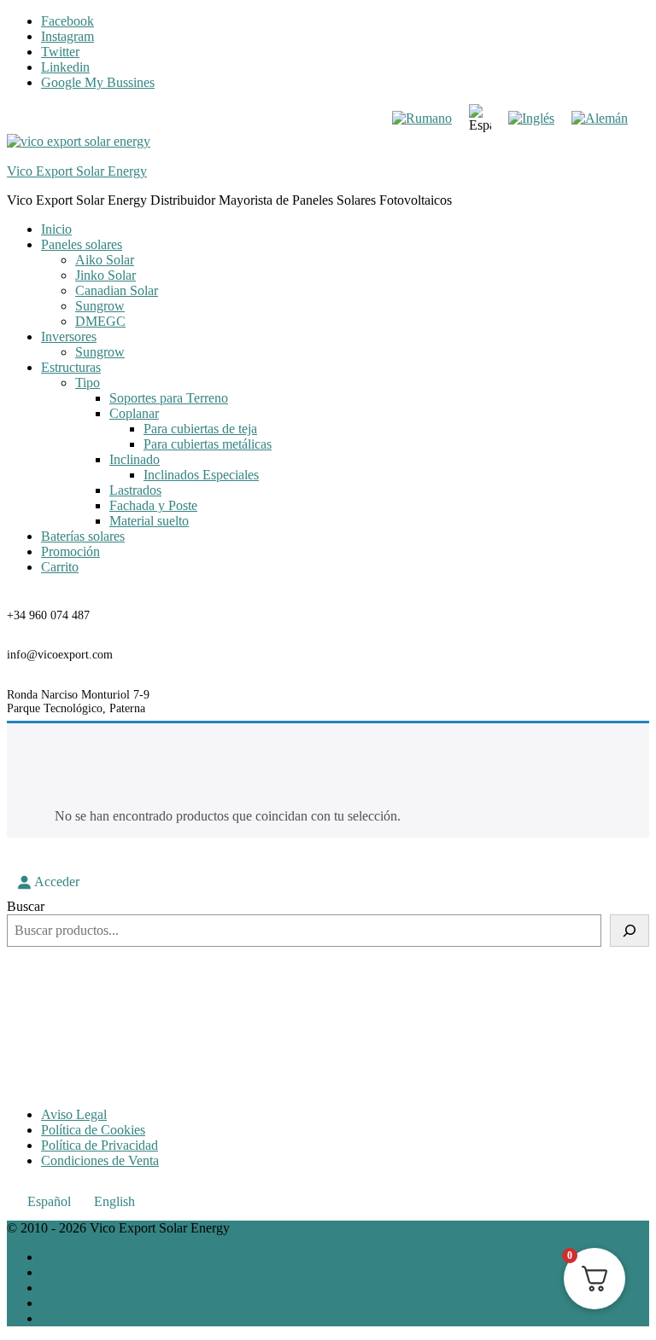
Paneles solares (81, 244)
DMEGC (100, 321)
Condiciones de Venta (100, 1160)
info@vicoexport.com (60, 654)
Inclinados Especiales (201, 474)
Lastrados (135, 490)
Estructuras (71, 367)
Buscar (25, 906)
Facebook (67, 21)
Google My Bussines (98, 82)
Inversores (69, 336)
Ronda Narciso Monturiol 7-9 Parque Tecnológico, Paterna (78, 702)
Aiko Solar (104, 259)
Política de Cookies (93, 1129)
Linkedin (65, 67)
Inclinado (134, 459)
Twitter (60, 51)
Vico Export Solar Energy (77, 171)
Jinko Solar (105, 275)
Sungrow (100, 306)
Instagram (67, 36)
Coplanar (134, 413)
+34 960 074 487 (48, 615)
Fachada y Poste (153, 505)
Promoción (70, 551)
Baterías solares (83, 536)
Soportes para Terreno (168, 398)
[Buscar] (629, 930)
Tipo (87, 382)
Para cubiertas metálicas (208, 444)
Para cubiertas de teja (200, 428)
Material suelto (149, 520)
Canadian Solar (116, 290)
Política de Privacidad (99, 1145)
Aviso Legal (74, 1114)
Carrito (60, 567)
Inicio (56, 229)
